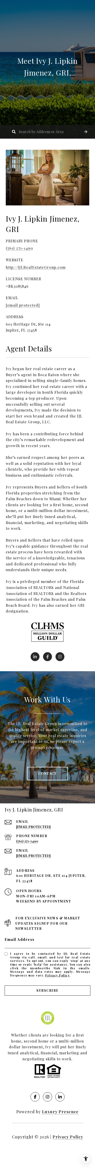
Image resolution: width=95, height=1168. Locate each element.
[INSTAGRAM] (60, 656)
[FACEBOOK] (47, 656)
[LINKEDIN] (35, 656)
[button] (86, 132)
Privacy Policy (57, 975)
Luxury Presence (60, 1111)
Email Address (20, 939)
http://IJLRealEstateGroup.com (36, 267)
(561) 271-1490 (19, 248)
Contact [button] (47, 773)
